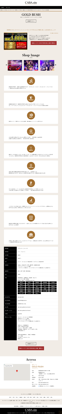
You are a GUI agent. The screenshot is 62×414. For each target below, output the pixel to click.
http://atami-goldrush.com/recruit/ (24, 307)
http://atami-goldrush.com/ (44, 382)
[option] (14, 65)
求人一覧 (8, 7)
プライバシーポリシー (29, 406)
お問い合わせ (38, 406)
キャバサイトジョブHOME (26, 394)
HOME (2, 7)
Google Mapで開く (8, 365)
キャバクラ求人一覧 (37, 394)
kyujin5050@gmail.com (22, 300)
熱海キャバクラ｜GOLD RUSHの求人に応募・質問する (43, 43)
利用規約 (21, 406)
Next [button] (55, 65)
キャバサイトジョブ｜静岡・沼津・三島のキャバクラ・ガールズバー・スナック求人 (30, 412)
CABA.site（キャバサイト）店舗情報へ (46, 386)
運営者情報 (16, 406)
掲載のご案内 (44, 406)
